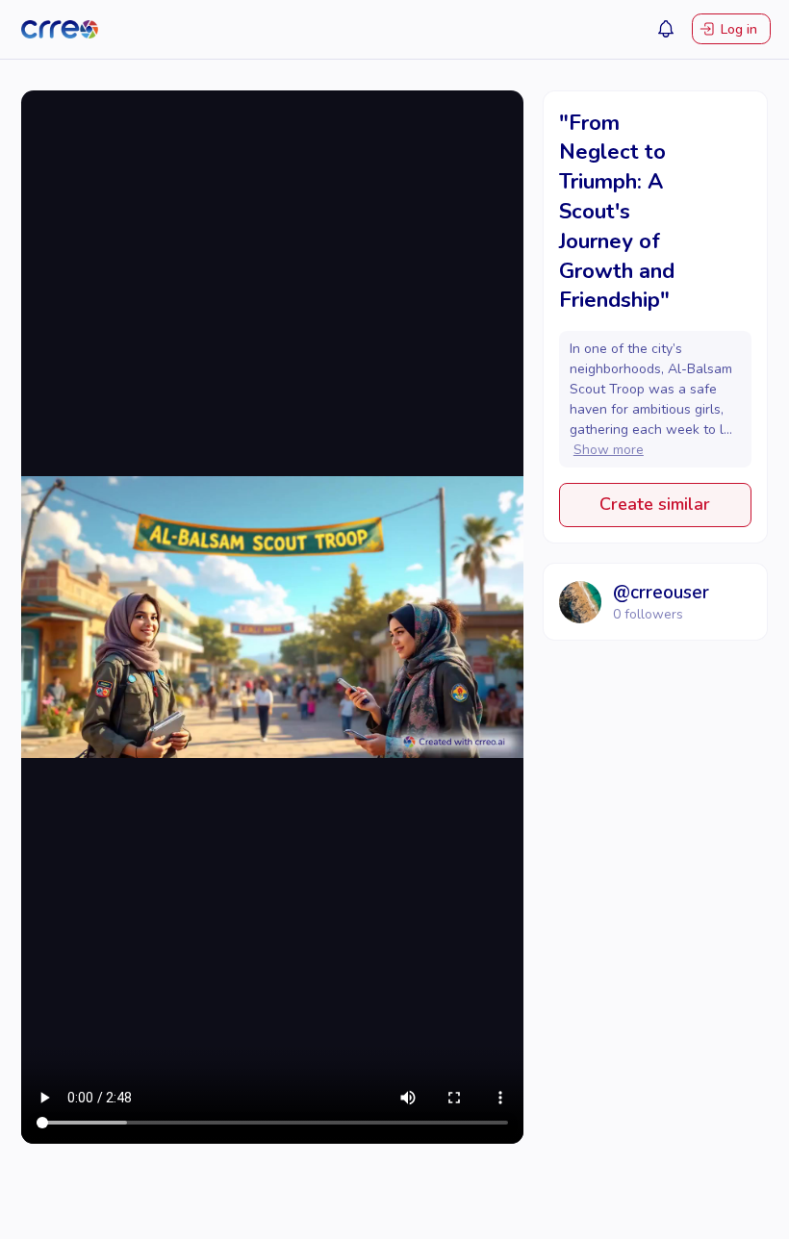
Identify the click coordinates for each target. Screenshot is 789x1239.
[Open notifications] (665, 28)
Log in (739, 29)
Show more (608, 450)
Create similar (654, 504)
